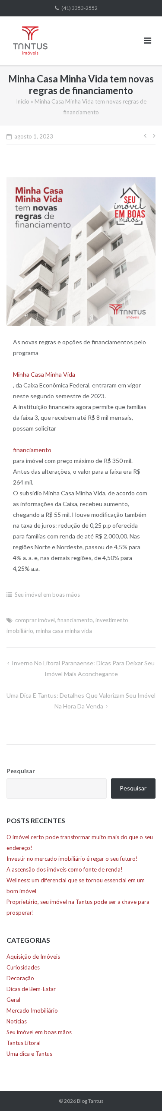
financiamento (32, 449)
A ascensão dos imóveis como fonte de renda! (64, 869)
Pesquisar (20, 770)
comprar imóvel (35, 620)
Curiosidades (23, 967)
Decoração (20, 978)
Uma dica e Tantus (29, 1053)
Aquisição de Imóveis (33, 956)
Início (22, 101)
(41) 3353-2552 (79, 8)
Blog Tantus (90, 1101)
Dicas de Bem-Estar (31, 988)
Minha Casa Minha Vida (44, 374)
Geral (13, 999)
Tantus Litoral (23, 1042)
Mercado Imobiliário (32, 1010)
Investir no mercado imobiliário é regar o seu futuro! (72, 858)
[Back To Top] (140, 1090)
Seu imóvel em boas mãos (47, 594)
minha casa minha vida (64, 630)
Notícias (16, 1021)
